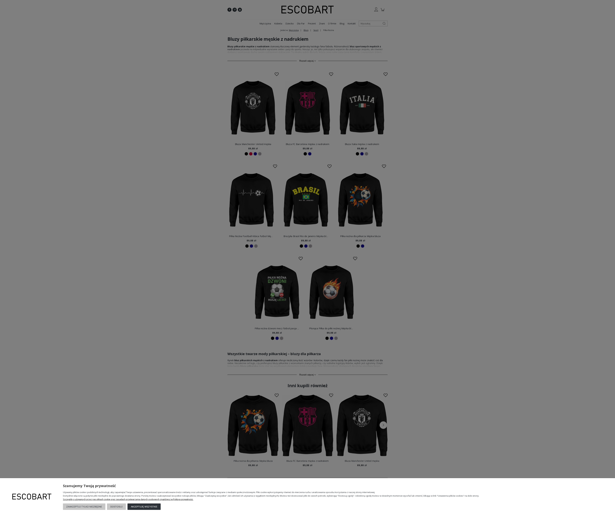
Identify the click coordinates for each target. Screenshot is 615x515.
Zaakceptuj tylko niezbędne (84, 506)
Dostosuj (116, 506)
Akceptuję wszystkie (144, 506)
